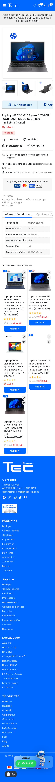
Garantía (7, 710)
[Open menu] (4, 5)
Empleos (7, 705)
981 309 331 (27, 763)
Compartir (37, 145)
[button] (10, 88)
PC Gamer (8, 543)
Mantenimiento (10, 602)
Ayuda (5, 745)
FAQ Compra (9, 728)
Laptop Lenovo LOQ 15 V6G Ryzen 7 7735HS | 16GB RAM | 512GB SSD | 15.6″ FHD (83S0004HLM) (40, 366)
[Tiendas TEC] (13, 5)
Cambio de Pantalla (13, 606)
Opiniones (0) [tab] (44, 214)
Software (7, 624)
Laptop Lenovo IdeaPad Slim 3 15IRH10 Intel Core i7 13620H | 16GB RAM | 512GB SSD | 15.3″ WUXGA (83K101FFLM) (14, 305)
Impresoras (8, 539)
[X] (9, 497)
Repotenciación (11, 620)
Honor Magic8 (10, 660)
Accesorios (8, 557)
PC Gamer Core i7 (12, 674)
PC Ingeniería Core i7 (14, 656)
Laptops (41, 199)
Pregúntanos (14, 145)
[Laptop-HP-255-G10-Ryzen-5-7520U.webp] (27, 53)
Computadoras (10, 530)
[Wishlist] (24, 272)
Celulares (7, 535)
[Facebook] (4, 497)
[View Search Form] (35, 5)
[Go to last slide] (4, 88)
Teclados (7, 570)
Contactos (8, 719)
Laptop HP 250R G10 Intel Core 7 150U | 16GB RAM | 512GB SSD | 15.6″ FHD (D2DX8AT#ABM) (13, 429)
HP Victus (7, 651)
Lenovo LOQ (9, 647)
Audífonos (8, 561)
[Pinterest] (25, 497)
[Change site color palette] (11, 774)
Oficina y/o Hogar (12, 202)
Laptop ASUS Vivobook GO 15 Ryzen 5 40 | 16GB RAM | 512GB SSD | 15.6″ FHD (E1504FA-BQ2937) (15, 368)
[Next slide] (51, 88)
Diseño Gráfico (24, 199)
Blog (4, 741)
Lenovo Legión (10, 683)
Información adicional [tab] (18, 214)
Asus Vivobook (10, 678)
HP (34, 199)
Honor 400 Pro (10, 669)
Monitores (7, 552)
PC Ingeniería (9, 548)
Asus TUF (7, 642)
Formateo (7, 611)
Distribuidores (9, 723)
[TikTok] (20, 497)
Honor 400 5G (10, 665)
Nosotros (7, 701)
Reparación (8, 615)
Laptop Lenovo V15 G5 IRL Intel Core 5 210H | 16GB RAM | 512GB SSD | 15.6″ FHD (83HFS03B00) (39, 302)
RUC (4, 737)
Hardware (7, 629)
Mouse (6, 566)
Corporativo (8, 714)
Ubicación (7, 732)
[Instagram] (15, 497)
